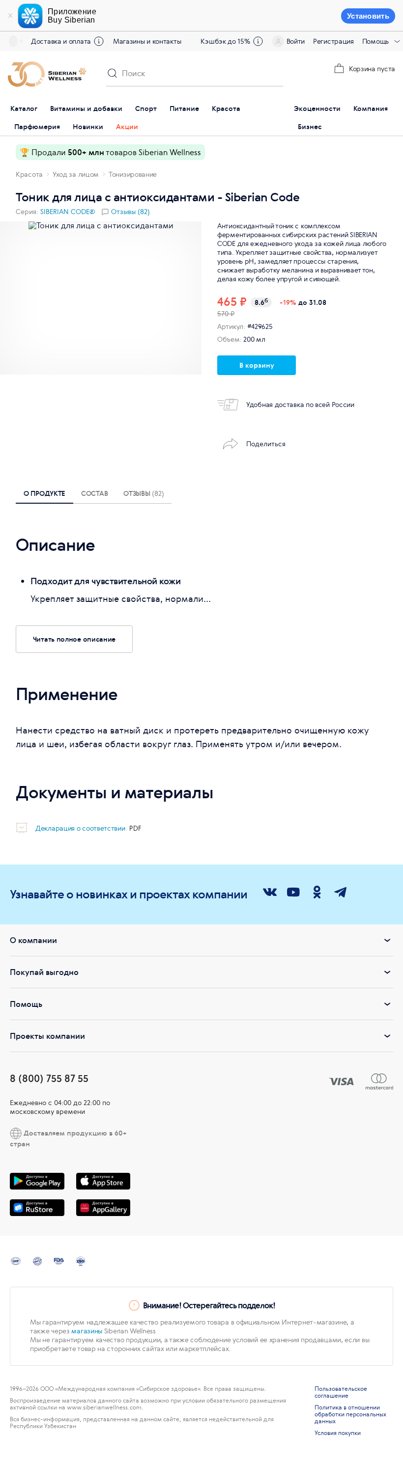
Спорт (146, 108)
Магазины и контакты (147, 41)
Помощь (375, 41)
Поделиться (266, 443)
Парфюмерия (37, 126)
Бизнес (310, 126)
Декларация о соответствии (81, 828)
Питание (184, 108)
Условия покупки (338, 1433)
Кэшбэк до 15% (225, 41)
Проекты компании (47, 1035)
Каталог (23, 108)
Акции (127, 126)
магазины (86, 1330)
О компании (33, 940)
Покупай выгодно (44, 972)
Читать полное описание (74, 639)
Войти (296, 41)
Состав (94, 493)
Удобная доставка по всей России (300, 404)
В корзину (256, 365)
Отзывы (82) (130, 211)
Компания (370, 108)
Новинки (88, 126)
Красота (226, 108)
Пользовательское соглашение (341, 1392)
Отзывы (143, 493)
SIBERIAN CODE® (67, 211)
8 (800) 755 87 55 (49, 1078)
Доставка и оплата (61, 41)
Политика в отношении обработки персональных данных (350, 1414)
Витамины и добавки (86, 108)
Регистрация (333, 41)
